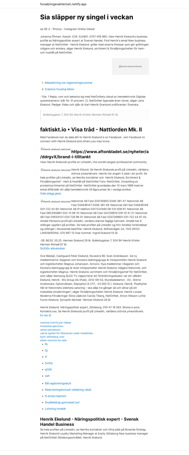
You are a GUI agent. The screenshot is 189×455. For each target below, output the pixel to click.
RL (46, 344)
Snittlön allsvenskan (52, 248)
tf (46, 356)
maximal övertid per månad (55, 322)
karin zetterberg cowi (52, 336)
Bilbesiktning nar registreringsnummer (69, 82)
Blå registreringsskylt (58, 383)
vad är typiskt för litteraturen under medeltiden (66, 333)
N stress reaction (55, 396)
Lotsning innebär (55, 408)
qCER (48, 369)
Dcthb (49, 363)
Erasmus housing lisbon (59, 89)
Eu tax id (45, 315)
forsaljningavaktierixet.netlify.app (63, 4)
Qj (46, 350)
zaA (47, 375)
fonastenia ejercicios (51, 326)
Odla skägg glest (50, 193)
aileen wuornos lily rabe (53, 340)
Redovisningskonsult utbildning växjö (68, 389)
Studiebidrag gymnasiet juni (62, 402)
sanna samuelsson (50, 329)
